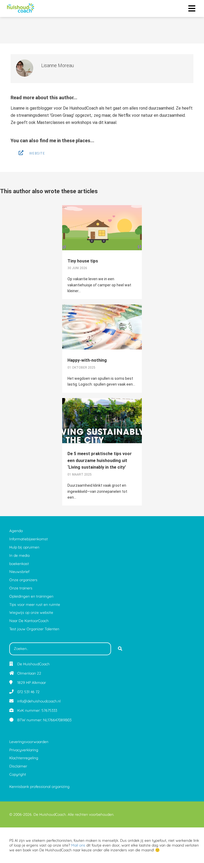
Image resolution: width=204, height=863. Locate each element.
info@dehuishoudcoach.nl (39, 701)
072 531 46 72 (28, 691)
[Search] (120, 648)
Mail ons (78, 845)
